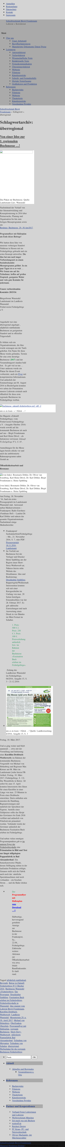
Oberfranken (16, 1023)
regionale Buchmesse (9, 1030)
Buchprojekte (17, 89)
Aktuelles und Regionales (23, 1069)
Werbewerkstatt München (23, 1117)
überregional (13, 1046)
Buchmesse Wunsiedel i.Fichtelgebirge (12, 990)
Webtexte (16, 69)
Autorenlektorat (19, 52)
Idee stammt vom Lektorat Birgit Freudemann (12, 1007)
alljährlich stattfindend (16, 980)
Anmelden (10, 3)
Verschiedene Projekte (21, 104)
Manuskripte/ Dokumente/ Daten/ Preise (29, 46)
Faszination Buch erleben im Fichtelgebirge (12, 999)
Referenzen (11, 86)
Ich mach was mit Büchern (23, 1120)
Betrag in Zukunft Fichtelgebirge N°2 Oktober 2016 (12, 986)
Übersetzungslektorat (21, 66)
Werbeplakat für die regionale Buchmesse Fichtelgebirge (12, 1050)
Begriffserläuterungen (21, 43)
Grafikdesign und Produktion (24, 83)
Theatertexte (17, 98)
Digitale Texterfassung (21, 81)
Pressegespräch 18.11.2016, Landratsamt (12, 545)
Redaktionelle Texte (20, 60)
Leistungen (10, 49)
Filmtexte (16, 72)
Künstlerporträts (19, 75)
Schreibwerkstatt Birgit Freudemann (21, 20)
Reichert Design (19, 1126)
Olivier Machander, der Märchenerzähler (22, 1136)
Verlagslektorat (18, 55)
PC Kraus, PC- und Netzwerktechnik (20, 1130)
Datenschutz (11, 9)
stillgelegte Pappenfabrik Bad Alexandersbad (10, 1037)
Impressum (10, 15)
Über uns (10, 38)
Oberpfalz (4, 1026)
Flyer (20, 374)
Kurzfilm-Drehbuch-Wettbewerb (9, 1013)
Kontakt (9, 12)
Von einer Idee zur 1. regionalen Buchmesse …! (12, 141)
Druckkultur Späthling (15, 579)
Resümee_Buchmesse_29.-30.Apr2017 (16, 227)
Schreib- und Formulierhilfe (24, 78)
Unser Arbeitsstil (19, 40)
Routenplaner (11, 6)
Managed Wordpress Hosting (12, 1145)
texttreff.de (16, 1123)
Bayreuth (4, 983)
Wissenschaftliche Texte (22, 58)
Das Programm (9, 993)
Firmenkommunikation (22, 63)
